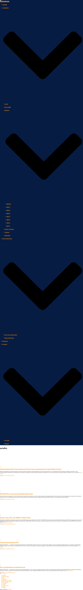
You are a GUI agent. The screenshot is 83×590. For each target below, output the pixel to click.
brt (0, 466)
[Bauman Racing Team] (1, 0)
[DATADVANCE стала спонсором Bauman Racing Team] (10, 489)
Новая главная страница (7, 580)
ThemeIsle (10, 589)
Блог (3, 577)
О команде (4, 583)
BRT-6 (8, 210)
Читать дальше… (70, 570)
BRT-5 (8, 213)
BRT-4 (8, 216)
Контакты (5, 341)
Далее (5, 573)
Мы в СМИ (8, 107)
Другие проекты (9, 229)
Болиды (3, 578)
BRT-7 (8, 207)
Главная (4, 4)
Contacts (3, 586)
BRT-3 (8, 219)
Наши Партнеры (9, 338)
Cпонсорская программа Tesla (9, 542)
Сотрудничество (5, 585)
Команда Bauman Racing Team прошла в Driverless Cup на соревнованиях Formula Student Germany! (31, 469)
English (7, 443)
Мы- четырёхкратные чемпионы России (12, 567)
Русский (7, 440)
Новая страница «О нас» (7, 581)
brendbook (4, 575)
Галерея (7, 232)
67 (2, 573)
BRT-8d (9, 204)
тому (9, 475)
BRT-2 (8, 223)
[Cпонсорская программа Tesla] (10, 537)
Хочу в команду (5, 582)
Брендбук (7, 235)
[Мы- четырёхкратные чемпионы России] (10, 562)
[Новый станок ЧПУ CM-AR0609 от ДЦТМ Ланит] (10, 512)
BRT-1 (8, 226)
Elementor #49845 (5, 576)
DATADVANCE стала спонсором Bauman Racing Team (16, 494)
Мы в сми (4, 579)
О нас (6, 104)
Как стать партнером (11, 334)
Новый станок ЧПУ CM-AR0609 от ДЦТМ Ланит (15, 517)
